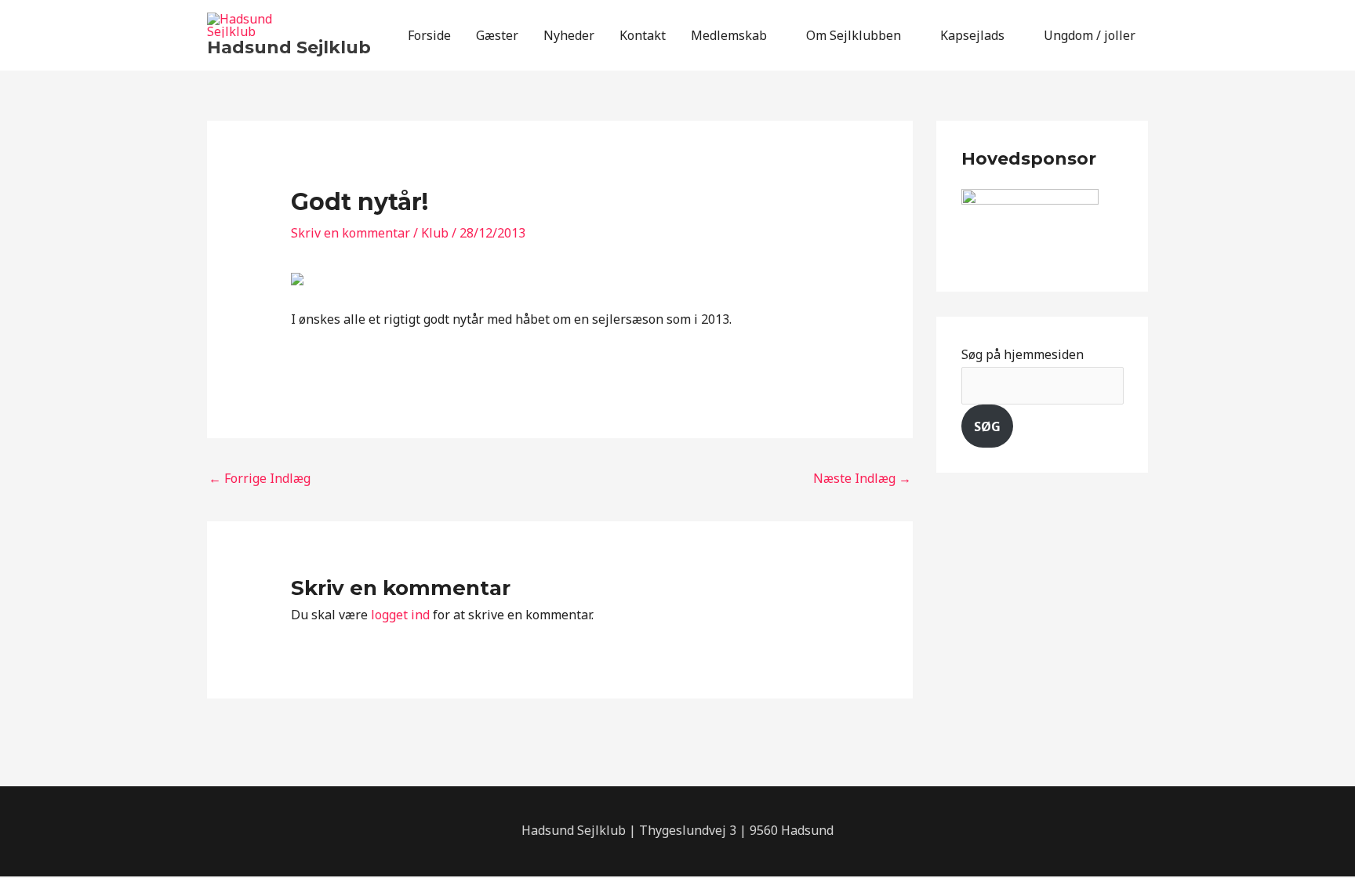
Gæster (497, 35)
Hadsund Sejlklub (289, 47)
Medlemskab (729, 35)
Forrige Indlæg (260, 478)
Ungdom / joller (1089, 35)
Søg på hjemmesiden (1022, 354)
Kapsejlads (972, 35)
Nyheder (568, 35)
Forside (429, 35)
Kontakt (642, 35)
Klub (435, 232)
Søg (987, 426)
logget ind (400, 614)
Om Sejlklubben (853, 35)
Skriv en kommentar (350, 232)
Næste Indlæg (862, 478)
